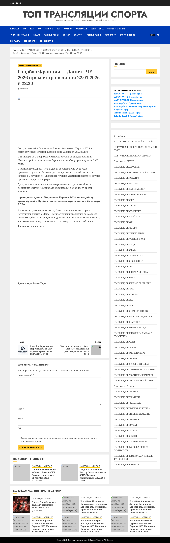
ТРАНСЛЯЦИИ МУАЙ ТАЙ (126, 294)
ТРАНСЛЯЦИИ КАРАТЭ (125, 250)
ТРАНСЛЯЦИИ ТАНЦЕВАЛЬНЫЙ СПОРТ (133, 380)
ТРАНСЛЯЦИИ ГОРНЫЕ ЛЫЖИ (129, 233)
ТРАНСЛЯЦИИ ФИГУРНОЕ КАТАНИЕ (132, 414)
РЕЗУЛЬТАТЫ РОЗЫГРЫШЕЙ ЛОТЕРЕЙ (133, 141)
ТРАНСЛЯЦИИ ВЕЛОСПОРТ (127, 211)
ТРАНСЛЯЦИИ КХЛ (123, 266)
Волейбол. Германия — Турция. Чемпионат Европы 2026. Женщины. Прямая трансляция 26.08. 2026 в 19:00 (143, 526)
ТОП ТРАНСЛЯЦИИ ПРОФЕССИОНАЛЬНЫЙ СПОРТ (135, 149)
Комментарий (26, 375)
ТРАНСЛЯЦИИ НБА (123, 299)
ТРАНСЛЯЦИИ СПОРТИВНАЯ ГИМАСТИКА (135, 369)
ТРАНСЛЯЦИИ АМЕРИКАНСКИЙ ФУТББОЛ (135, 172)
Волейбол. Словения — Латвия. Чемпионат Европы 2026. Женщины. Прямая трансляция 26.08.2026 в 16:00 (143, 507)
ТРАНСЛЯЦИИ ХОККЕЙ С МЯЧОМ (130, 441)
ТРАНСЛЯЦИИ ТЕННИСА (126, 391)
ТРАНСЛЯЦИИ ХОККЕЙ (125, 436)
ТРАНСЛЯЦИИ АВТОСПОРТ (127, 166)
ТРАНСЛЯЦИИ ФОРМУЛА (126, 419)
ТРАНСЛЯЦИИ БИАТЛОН (126, 183)
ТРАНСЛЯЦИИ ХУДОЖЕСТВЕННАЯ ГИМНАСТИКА (131, 449)
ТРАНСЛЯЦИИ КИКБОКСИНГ (128, 261)
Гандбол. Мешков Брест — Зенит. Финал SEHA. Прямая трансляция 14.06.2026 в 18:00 (44, 473)
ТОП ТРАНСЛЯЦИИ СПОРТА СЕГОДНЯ (132, 155)
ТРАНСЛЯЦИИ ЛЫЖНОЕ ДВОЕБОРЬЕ (132, 283)
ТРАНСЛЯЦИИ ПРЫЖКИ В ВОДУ (130, 327)
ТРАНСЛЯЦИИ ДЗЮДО (125, 244)
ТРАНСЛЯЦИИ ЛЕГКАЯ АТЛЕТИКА (131, 272)
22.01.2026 (24, 89)
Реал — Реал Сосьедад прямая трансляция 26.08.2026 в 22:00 (44, 505)
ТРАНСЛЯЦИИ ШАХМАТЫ (127, 464)
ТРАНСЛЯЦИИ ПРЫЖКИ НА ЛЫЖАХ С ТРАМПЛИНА (133, 335)
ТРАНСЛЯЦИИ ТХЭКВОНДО (127, 402)
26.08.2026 (38, 511)
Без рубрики (120, 136)
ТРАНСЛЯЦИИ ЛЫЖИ (124, 277)
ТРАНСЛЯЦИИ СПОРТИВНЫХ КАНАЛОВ (133, 375)
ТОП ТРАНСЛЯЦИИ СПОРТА (85, 14)
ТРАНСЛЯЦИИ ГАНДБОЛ (30, 65)
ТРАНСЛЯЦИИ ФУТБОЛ (125, 425)
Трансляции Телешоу (125, 386)
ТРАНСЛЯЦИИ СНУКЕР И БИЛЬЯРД (131, 364)
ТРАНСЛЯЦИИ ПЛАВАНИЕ (127, 322)
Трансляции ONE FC (124, 161)
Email (21, 418)
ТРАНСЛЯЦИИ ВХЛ (123, 222)
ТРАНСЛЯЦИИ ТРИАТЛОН (127, 397)
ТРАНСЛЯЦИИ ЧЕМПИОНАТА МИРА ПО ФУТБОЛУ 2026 (133, 457)
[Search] (158, 35)
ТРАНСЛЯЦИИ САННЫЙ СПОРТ (129, 352)
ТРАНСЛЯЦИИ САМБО (125, 347)
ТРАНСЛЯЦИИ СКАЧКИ (125, 358)
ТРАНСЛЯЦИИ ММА (124, 288)
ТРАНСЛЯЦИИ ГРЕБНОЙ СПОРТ (129, 239)
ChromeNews (95, 540)
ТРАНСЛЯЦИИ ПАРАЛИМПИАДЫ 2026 (133, 316)
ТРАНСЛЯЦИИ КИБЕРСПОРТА (128, 255)
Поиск (119, 64)
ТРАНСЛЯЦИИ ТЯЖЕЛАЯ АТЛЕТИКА (132, 408)
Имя (21, 408)
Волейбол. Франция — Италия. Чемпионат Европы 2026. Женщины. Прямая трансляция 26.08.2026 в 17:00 (45, 526)
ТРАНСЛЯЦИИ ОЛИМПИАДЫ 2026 (131, 311)
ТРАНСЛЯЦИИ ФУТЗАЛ (125, 430)
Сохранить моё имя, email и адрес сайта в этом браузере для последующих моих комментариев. (58, 440)
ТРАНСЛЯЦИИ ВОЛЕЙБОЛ (127, 216)
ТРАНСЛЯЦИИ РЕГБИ (124, 341)
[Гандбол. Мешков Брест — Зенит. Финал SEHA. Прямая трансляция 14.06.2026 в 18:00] (21, 472)
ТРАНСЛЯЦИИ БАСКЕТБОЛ (127, 177)
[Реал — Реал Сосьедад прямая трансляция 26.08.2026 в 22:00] (21, 504)
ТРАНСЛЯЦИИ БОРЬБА (125, 205)
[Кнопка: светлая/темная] (152, 35)
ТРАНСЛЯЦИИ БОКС (124, 200)
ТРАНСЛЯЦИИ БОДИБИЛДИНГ (129, 189)
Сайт (20, 428)
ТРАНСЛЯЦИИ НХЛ (123, 305)
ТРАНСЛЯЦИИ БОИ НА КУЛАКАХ (130, 194)
